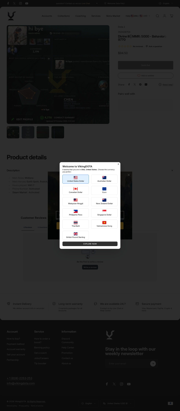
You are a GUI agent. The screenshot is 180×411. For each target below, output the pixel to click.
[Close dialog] (118, 164)
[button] (75, 179)
